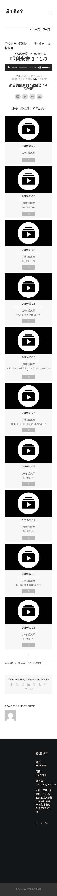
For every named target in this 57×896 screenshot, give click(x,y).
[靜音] (39, 67)
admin (10, 663)
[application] (28, 67)
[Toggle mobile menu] (50, 13)
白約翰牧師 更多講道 (21, 79)
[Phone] (46, 823)
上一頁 (36, 29)
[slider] (23, 67)
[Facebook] (37, 823)
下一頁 (46, 29)
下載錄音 (42, 79)
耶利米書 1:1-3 (34, 75)
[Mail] (42, 823)
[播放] (8, 67)
